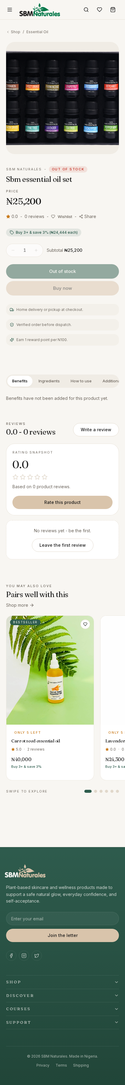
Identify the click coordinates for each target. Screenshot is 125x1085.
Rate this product (62, 502)
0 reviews (34, 216)
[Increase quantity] (36, 250)
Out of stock (62, 271)
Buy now (62, 288)
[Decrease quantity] (13, 250)
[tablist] (62, 381)
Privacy (42, 1065)
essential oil (37, 32)
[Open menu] (10, 10)
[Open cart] (113, 10)
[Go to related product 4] (106, 791)
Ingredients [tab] (49, 380)
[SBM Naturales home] (39, 9)
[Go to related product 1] (88, 791)
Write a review (96, 429)
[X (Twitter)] (37, 956)
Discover (20, 995)
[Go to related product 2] (95, 791)
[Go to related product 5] (111, 791)
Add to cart (50, 718)
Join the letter (63, 935)
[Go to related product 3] (101, 791)
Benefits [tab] (20, 380)
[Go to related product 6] (117, 791)
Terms (61, 1065)
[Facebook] (11, 956)
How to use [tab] (81, 380)
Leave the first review (62, 545)
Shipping (81, 1065)
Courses (18, 1008)
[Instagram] (24, 956)
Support (18, 1022)
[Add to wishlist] (85, 624)
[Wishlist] (99, 10)
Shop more (17, 605)
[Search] (86, 10)
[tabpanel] (62, 398)
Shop (15, 32)
